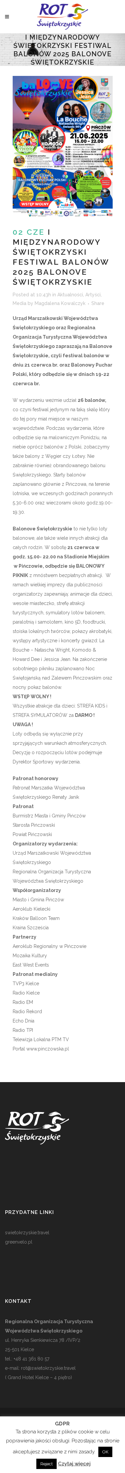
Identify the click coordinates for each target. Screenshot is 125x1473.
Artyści (93, 294)
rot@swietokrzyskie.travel (48, 1368)
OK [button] (105, 1451)
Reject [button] (46, 1463)
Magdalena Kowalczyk (60, 303)
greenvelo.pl (18, 1242)
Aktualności (70, 294)
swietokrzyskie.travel (27, 1232)
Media (19, 303)
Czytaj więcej (74, 1464)
